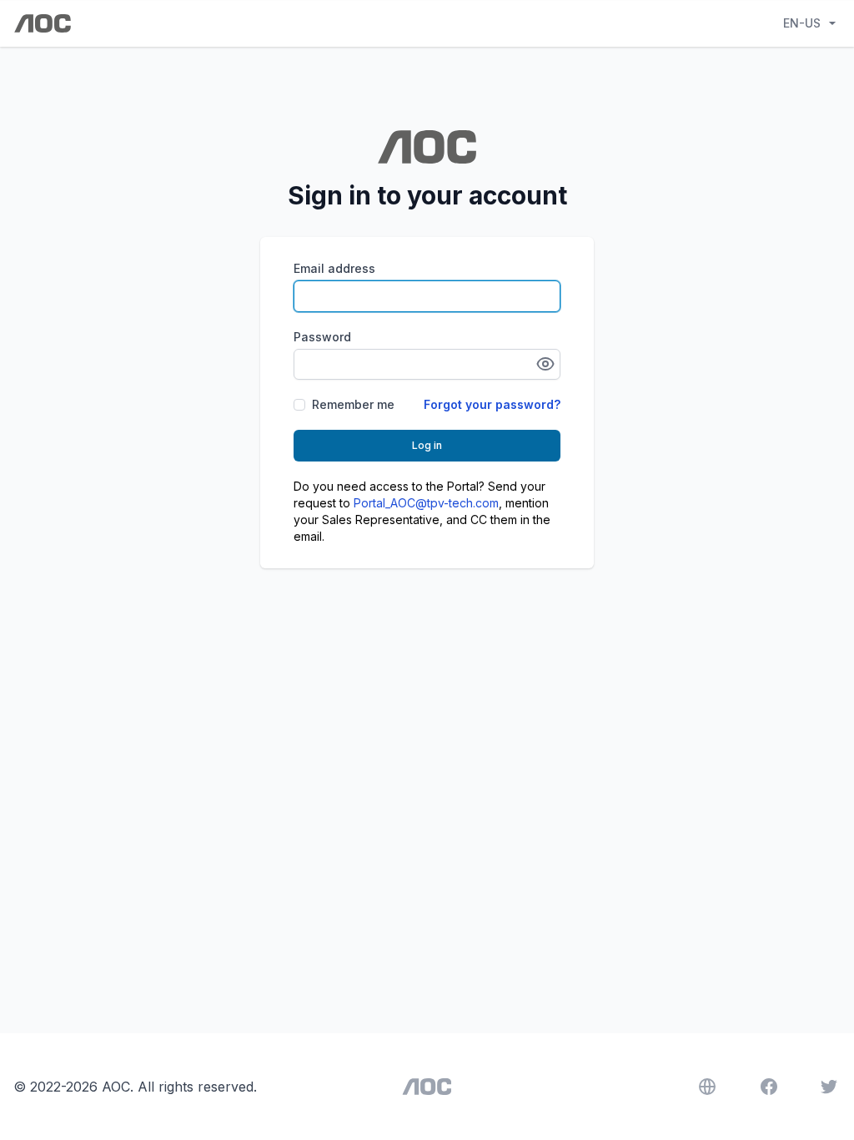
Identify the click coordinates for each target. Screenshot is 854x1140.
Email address (334, 268)
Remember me (353, 404)
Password (322, 337)
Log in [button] (427, 445)
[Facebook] (769, 1086)
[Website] (707, 1086)
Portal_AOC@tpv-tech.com (426, 503)
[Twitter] (829, 1087)
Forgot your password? (492, 404)
